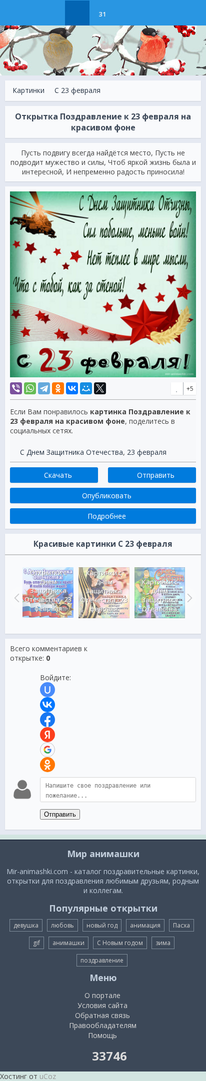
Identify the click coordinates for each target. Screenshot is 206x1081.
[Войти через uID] (47, 689)
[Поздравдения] (127, 12)
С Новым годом (120, 943)
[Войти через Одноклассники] (47, 764)
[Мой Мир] (86, 388)
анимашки (68, 943)
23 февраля (146, 452)
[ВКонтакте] (72, 388)
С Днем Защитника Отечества (71, 452)
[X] (100, 388)
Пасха (181, 925)
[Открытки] (52, 12)
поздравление (102, 960)
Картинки (28, 90)
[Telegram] (44, 388)
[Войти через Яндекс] (47, 734)
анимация (145, 925)
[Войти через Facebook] (47, 719)
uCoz (48, 1076)
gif (36, 943)
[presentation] (15, 597)
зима (163, 943)
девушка (26, 925)
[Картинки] (77, 12)
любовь (62, 925)
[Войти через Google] (47, 749)
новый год (102, 925)
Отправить (60, 814)
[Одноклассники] (58, 388)
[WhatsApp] (30, 388)
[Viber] (16, 388)
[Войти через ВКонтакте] (47, 704)
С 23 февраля (77, 90)
